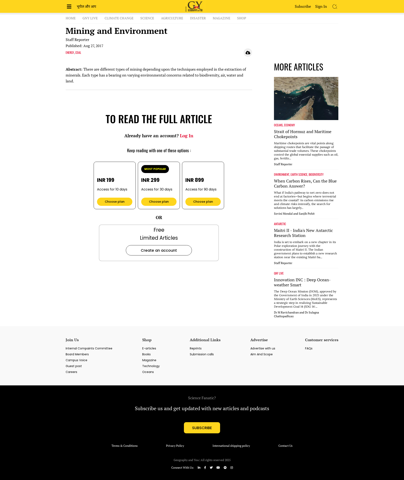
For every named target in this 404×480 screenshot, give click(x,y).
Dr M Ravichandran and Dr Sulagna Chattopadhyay (296, 314)
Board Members (77, 354)
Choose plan (115, 202)
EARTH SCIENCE (299, 174)
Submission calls (202, 354)
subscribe (202, 427)
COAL (78, 52)
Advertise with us (262, 348)
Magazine (221, 18)
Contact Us (285, 446)
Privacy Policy (175, 446)
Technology (151, 366)
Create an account (159, 250)
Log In (186, 136)
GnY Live (90, 18)
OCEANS (278, 125)
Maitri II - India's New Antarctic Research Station (303, 233)
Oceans (148, 372)
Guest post (74, 366)
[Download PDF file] (248, 52)
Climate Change (119, 18)
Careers (71, 372)
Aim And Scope (261, 354)
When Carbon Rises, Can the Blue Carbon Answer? (305, 184)
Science (147, 18)
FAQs (308, 348)
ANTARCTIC (280, 224)
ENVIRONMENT (281, 174)
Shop (241, 18)
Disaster (198, 18)
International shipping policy (231, 446)
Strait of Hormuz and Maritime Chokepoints (302, 134)
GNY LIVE (279, 273)
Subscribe (303, 6)
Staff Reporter (77, 39)
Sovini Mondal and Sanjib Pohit (294, 214)
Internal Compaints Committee (89, 348)
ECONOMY (289, 125)
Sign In (321, 6)
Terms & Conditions (125, 446)
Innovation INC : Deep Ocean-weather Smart (302, 282)
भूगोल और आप (86, 6)
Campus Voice (76, 360)
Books (146, 354)
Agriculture (172, 18)
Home (71, 18)
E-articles (149, 348)
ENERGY (70, 52)
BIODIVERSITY (316, 174)
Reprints (196, 348)
